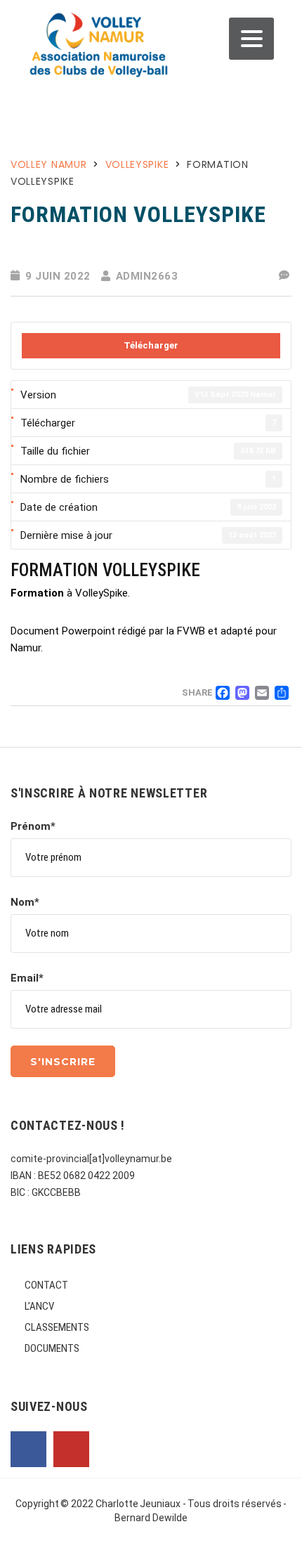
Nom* (25, 902)
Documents (52, 1348)
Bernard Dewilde (151, 1517)
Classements (57, 1327)
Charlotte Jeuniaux (138, 1503)
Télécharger (151, 345)
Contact (46, 1285)
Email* (27, 978)
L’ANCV (39, 1306)
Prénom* (33, 826)
